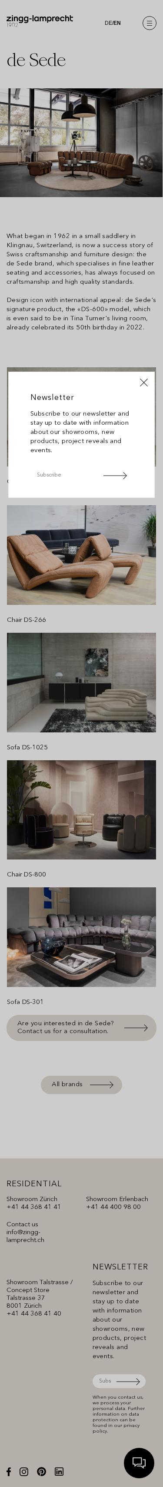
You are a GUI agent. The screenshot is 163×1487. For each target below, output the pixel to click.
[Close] (144, 382)
